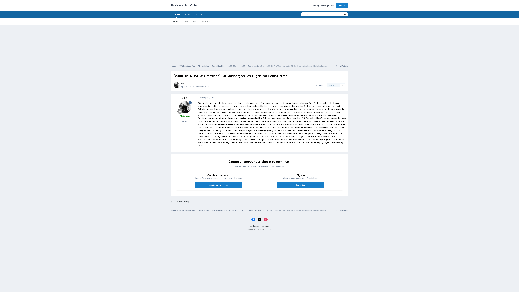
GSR (186, 83)
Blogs (185, 21)
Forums (174, 21)
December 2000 (202, 86)
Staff (195, 21)
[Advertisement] (259, 43)
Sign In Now (300, 185)
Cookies (265, 226)
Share (320, 85)
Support (199, 14)
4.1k (186, 121)
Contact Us (254, 226)
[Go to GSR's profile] (177, 85)
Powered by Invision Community (259, 229)
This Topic (334, 14)
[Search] (345, 14)
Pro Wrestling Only (184, 5)
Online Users (206, 21)
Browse (176, 14)
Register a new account (218, 185)
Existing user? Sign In (322, 5)
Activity (188, 14)
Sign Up (342, 5)
